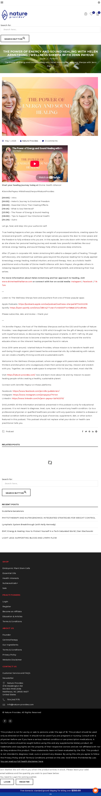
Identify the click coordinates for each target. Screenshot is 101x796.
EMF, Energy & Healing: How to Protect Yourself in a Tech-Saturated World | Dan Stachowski (47, 531)
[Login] (86, 15)
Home (43, 58)
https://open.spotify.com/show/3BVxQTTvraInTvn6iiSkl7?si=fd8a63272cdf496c (48, 308)
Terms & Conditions (12, 621)
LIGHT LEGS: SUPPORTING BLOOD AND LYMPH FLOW (29, 538)
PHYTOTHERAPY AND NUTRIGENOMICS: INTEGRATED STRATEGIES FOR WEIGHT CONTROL (48, 518)
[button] (95, 790)
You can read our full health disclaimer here (22, 761)
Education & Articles (12, 616)
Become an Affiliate (12, 611)
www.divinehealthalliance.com (17, 281)
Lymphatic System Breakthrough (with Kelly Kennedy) (29, 524)
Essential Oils (9, 573)
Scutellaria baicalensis (13, 511)
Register (6, 606)
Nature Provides (30, 141)
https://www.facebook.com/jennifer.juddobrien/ (36, 391)
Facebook (87, 281)
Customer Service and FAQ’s (16, 673)
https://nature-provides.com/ (21, 375)
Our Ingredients (10, 645)
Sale (4, 588)
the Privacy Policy (9, 758)
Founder (6, 635)
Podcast (54, 58)
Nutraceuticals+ (10, 583)
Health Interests (10, 578)
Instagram (76, 281)
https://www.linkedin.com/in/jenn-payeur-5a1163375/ (38, 398)
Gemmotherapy (10, 640)
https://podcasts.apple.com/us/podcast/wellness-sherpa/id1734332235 (53, 304)
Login (5, 601)
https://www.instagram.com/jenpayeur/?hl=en (35, 395)
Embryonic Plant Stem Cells (16, 568)
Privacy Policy (9, 655)
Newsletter (8, 678)
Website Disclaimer (12, 660)
